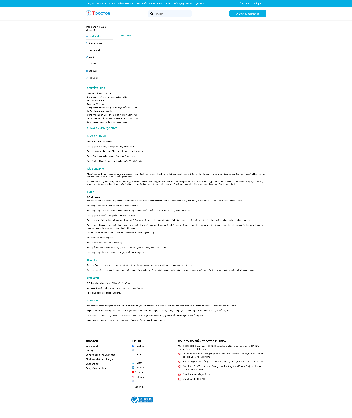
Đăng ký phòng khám (96, 368)
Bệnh (159, 3)
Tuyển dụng (178, 3)
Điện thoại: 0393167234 (195, 378)
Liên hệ (89, 350)
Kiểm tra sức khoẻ (126, 3)
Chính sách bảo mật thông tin (100, 359)
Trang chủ (90, 3)
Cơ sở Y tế (110, 3)
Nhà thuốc (142, 3)
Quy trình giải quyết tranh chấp (100, 354)
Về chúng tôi (92, 345)
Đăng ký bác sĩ (93, 363)
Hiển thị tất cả (95, 36)
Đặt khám (199, 3)
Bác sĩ (100, 3)
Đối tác (189, 3)
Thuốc (167, 3)
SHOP (152, 3)
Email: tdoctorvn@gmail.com (197, 374)
